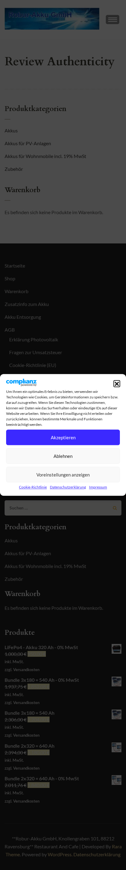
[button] (117, 384)
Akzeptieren (63, 437)
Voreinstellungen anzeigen (63, 474)
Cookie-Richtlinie (33, 487)
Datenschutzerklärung (68, 487)
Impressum (98, 487)
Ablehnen (63, 456)
